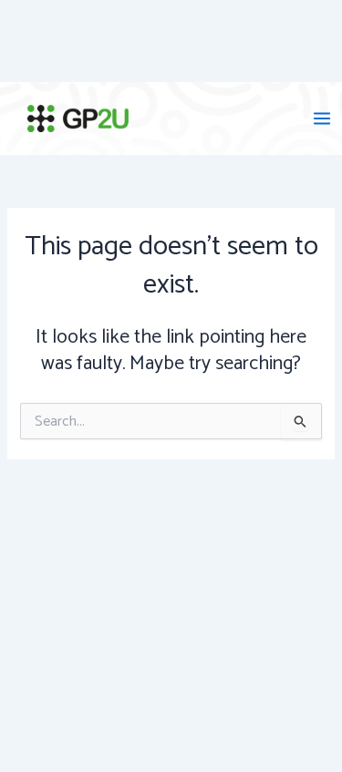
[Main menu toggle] (322, 118)
